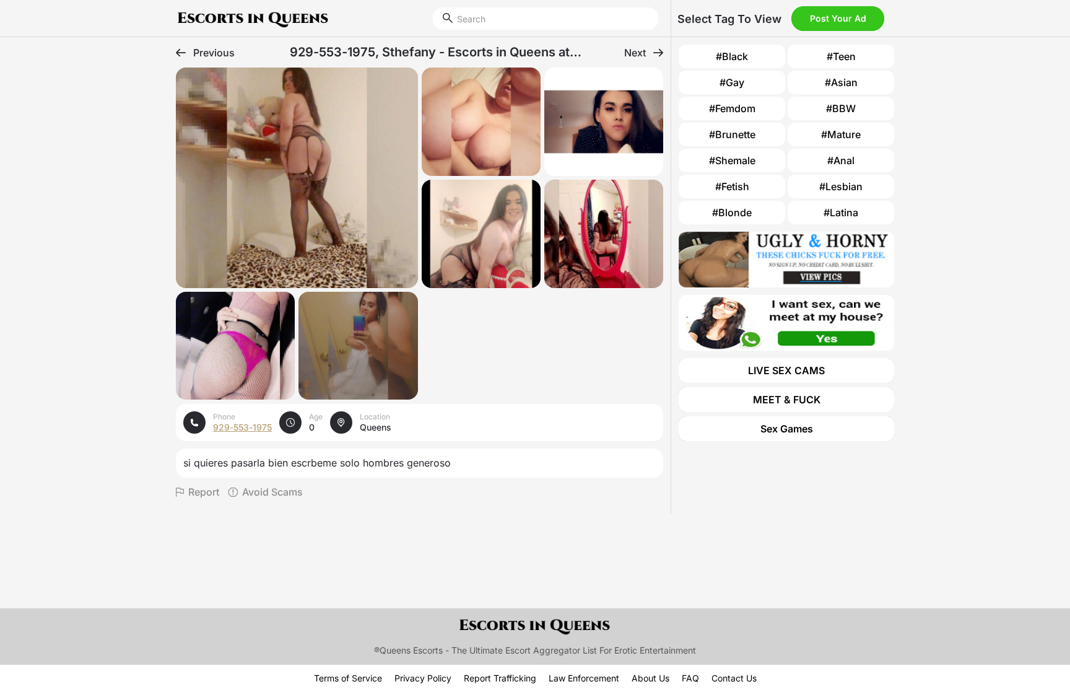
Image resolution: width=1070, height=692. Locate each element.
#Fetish (732, 186)
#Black (732, 56)
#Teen (841, 56)
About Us (650, 678)
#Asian (841, 82)
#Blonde (732, 212)
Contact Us (734, 678)
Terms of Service (348, 678)
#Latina (841, 212)
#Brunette (732, 134)
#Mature (841, 134)
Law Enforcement (584, 678)
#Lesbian (841, 186)
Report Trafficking (500, 678)
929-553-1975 (242, 427)
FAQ (690, 678)
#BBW (841, 108)
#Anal (841, 160)
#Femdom (732, 108)
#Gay (732, 82)
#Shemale (732, 160)
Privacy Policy (422, 678)
